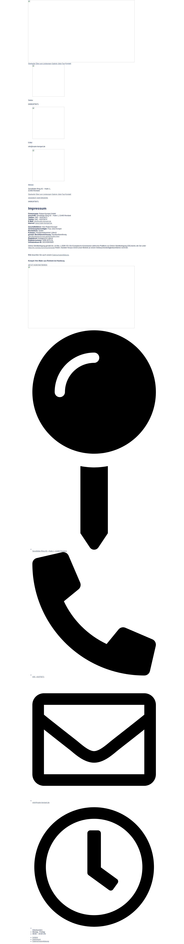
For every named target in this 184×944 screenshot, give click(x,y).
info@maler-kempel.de (42, 221)
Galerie (54, 63)
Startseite (31, 63)
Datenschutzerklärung (60, 255)
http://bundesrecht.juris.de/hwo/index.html (43, 236)
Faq (63, 63)
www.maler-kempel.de (43, 223)
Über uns (39, 63)
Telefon (30, 100)
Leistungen (47, 63)
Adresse (30, 185)
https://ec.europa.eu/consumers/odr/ (41, 248)
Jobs (59, 63)
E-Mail (30, 142)
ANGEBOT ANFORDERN (38, 198)
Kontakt (68, 63)
